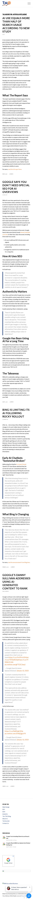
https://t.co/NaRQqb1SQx (14, 731)
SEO (3, 34)
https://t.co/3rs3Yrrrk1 (17, 657)
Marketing (7, 591)
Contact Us (5, 823)
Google (4, 194)
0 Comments (11, 174)
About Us (5, 818)
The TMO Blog (6, 816)
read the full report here (14, 169)
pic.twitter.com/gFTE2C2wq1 (15, 665)
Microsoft (5, 419)
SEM (3, 811)
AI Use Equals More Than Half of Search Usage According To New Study (16, 24)
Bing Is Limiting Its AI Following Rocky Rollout (16, 413)
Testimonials (6, 821)
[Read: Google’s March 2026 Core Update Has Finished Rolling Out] (4, 843)
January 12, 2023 (23, 671)
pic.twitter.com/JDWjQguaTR (15, 734)
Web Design (5, 807)
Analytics (5, 814)
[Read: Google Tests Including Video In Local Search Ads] (4, 837)
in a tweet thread (21, 464)
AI (2, 34)
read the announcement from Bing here (19, 562)
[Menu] (28, 3)
